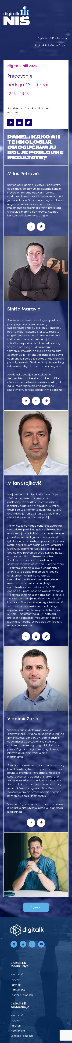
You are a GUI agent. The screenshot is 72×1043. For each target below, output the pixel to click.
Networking (17, 990)
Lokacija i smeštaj (21, 995)
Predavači (16, 974)
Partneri (15, 985)
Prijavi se (36, 907)
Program (15, 980)
